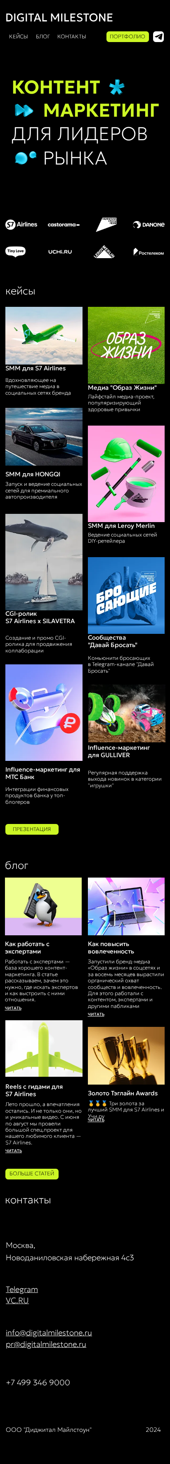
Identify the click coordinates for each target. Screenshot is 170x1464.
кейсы (18, 36)
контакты (71, 36)
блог (43, 36)
